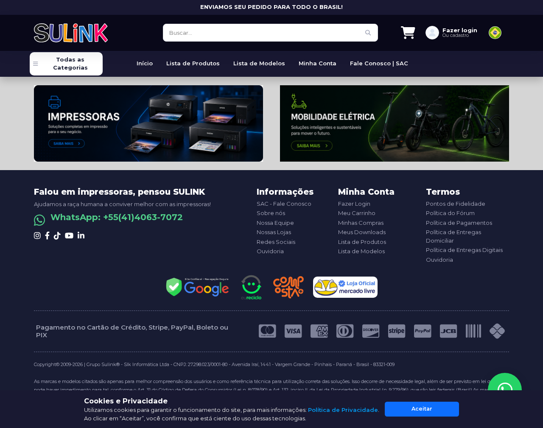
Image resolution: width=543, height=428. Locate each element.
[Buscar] (368, 32)
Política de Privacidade (343, 409)
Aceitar (421, 409)
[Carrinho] (408, 32)
